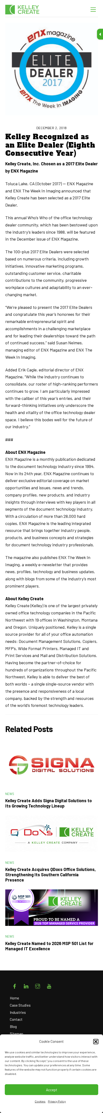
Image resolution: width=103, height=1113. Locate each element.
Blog (13, 1026)
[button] (95, 1041)
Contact (16, 1019)
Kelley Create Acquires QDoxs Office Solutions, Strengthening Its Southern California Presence (50, 874)
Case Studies (20, 1005)
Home (14, 998)
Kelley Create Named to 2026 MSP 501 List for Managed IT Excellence (49, 946)
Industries (18, 1012)
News (9, 794)
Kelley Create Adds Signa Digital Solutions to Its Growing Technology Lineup (48, 803)
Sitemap (16, 1034)
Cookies (40, 1101)
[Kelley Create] (26, 9)
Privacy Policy (57, 1101)
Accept (51, 1090)
